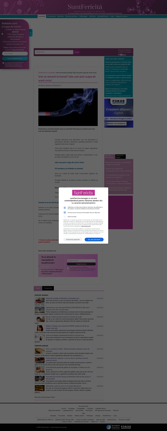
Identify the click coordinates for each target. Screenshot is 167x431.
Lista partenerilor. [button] (86, 226)
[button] (83, 216)
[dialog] (83, 215)
